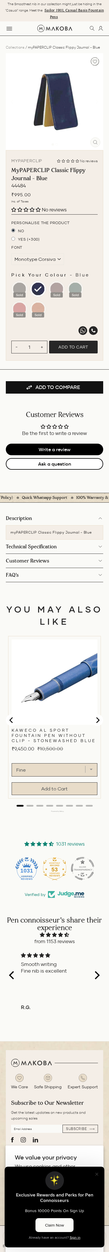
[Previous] (12, 102)
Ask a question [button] (54, 464)
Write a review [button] (55, 449)
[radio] (19, 289)
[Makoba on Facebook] (12, 1139)
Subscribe (77, 1128)
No (21, 230)
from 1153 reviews (54, 941)
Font (16, 247)
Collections (15, 47)
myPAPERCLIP (26, 160)
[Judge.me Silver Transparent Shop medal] (82, 868)
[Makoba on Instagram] (23, 1139)
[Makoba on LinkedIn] (35, 1139)
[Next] (97, 102)
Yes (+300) (29, 239)
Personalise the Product (40, 222)
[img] (54, 935)
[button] (68, 161)
